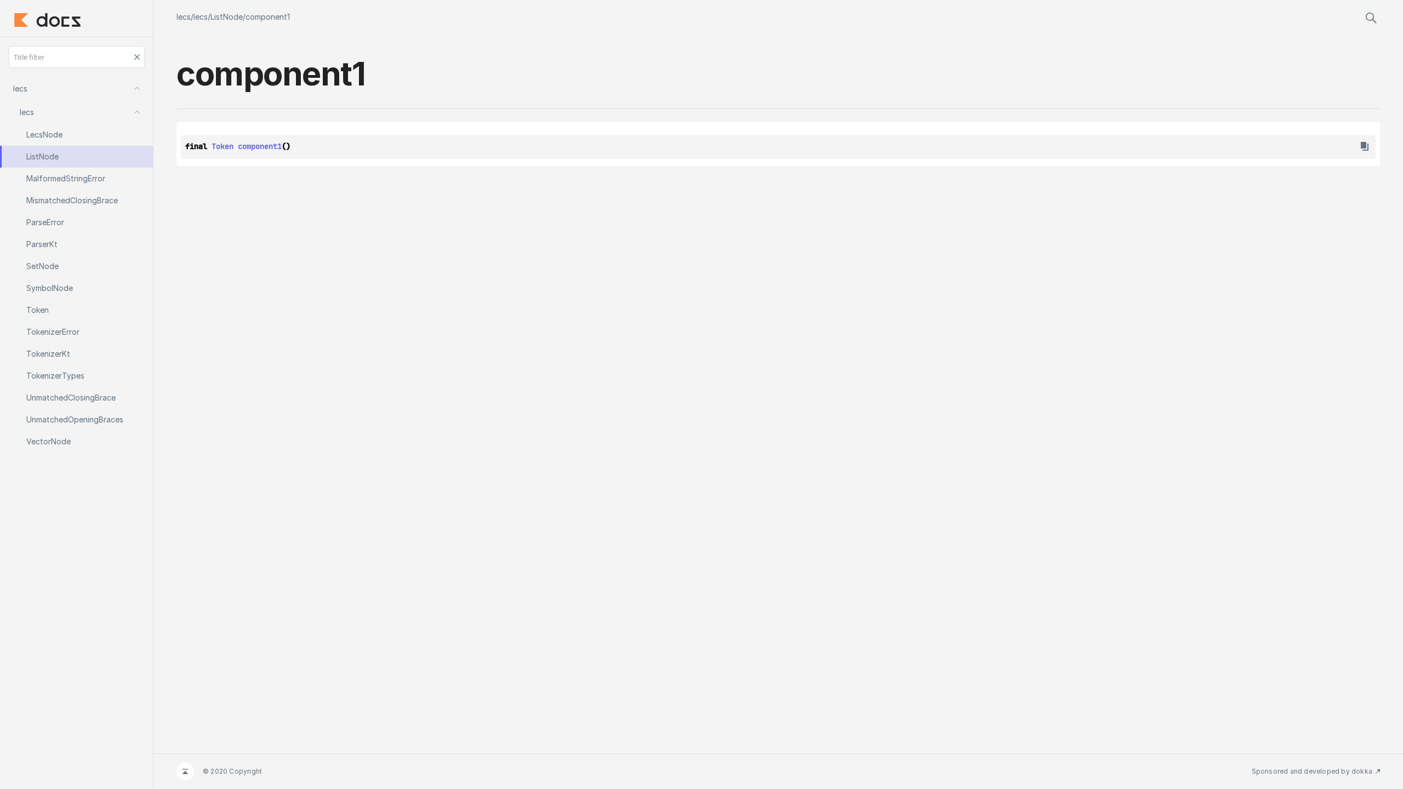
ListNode (226, 16)
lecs (183, 16)
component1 (268, 16)
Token (222, 146)
